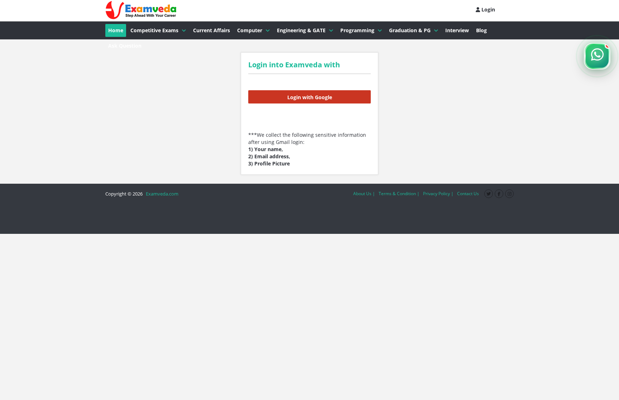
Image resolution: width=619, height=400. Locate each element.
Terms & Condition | (399, 194)
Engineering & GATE (301, 30)
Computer (249, 30)
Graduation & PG (410, 30)
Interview (457, 30)
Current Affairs (211, 30)
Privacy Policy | (438, 194)
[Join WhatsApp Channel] (597, 56)
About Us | (364, 194)
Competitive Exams (154, 30)
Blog (481, 30)
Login (487, 9)
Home (115, 30)
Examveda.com (161, 194)
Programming (357, 30)
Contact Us (468, 194)
